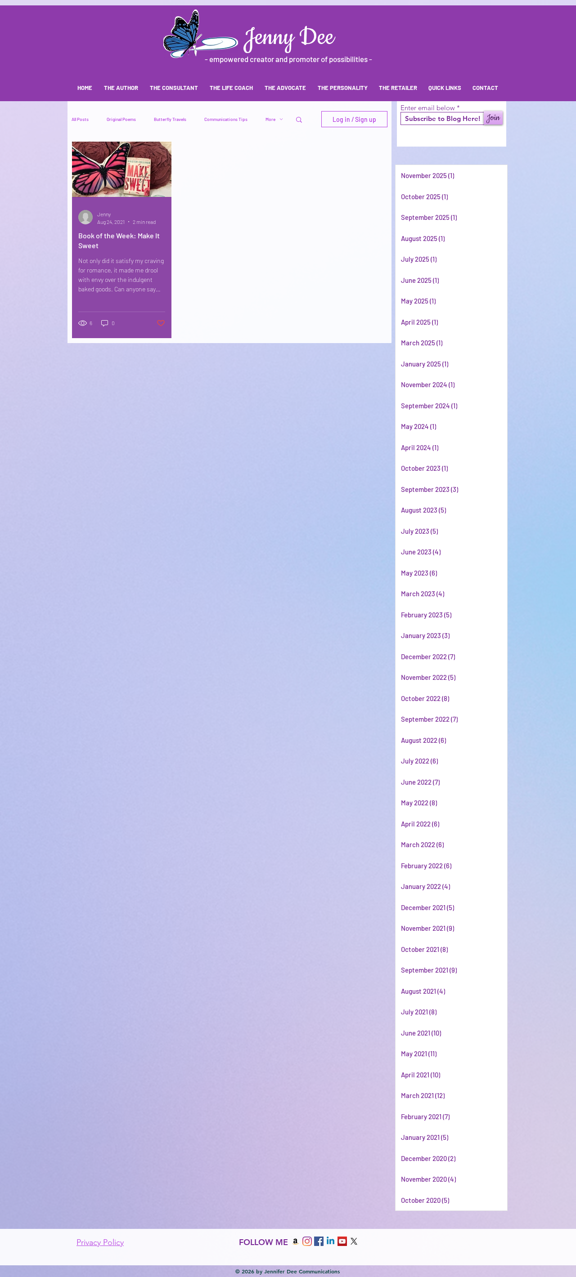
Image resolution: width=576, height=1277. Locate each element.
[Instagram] (307, 1241)
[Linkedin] (330, 1241)
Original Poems (121, 119)
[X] (354, 1241)
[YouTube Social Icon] (342, 1241)
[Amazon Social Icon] (295, 1241)
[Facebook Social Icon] (319, 1241)
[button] (299, 120)
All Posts (80, 119)
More (270, 119)
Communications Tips (226, 119)
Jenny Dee (288, 37)
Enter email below (427, 107)
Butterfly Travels (170, 119)
